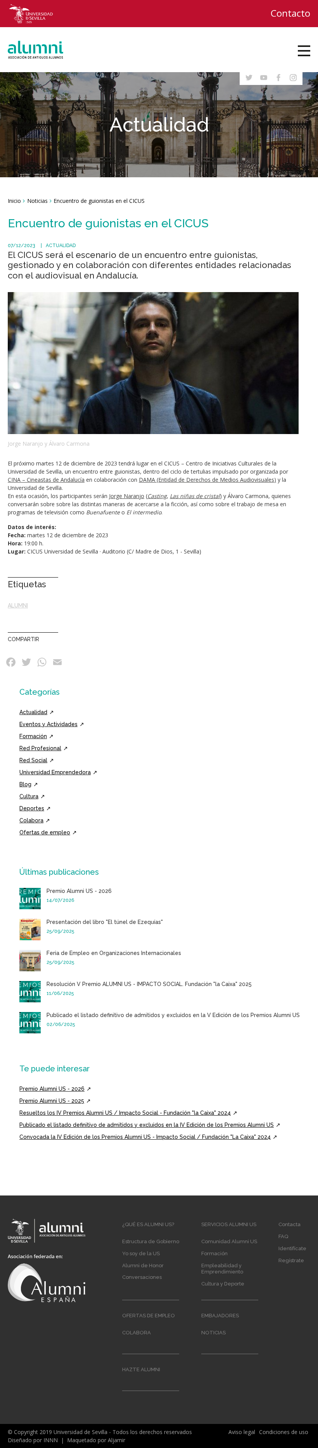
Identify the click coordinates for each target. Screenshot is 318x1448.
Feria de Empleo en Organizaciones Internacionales (114, 953)
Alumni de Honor (143, 1265)
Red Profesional (40, 748)
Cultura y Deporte (222, 1284)
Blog (25, 784)
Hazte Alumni (141, 1369)
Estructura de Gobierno (150, 1241)
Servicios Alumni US (228, 1224)
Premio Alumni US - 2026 (79, 891)
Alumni (18, 605)
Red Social (33, 760)
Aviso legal (241, 1432)
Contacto (290, 13)
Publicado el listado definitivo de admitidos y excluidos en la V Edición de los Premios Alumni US (173, 1015)
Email (58, 662)
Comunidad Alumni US (229, 1241)
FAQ (283, 1236)
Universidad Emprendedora (55, 772)
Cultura (28, 796)
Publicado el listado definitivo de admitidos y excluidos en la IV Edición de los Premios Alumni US (146, 1125)
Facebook (11, 662)
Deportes (31, 808)
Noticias (37, 200)
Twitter (27, 662)
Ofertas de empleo (44, 832)
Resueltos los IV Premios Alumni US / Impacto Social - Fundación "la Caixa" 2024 (125, 1113)
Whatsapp (42, 662)
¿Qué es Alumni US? (148, 1224)
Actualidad (61, 245)
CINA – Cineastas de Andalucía (46, 479)
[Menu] (304, 50)
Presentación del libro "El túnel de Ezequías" (105, 922)
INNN (50, 1440)
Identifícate (292, 1248)
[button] (153, 362)
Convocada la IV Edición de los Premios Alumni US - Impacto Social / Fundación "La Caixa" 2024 (145, 1137)
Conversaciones (142, 1277)
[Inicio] (43, 50)
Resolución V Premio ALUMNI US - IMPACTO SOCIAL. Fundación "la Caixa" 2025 (149, 984)
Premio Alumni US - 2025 (51, 1101)
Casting (157, 496)
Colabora (31, 820)
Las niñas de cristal (195, 496)
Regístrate (291, 1260)
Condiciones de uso (283, 1432)
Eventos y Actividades (48, 724)
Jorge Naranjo (126, 496)
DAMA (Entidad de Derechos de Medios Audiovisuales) (207, 479)
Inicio (14, 200)
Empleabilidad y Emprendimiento (222, 1269)
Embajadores (220, 1315)
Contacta (289, 1224)
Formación (33, 736)
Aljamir (116, 1440)
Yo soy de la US (141, 1253)
